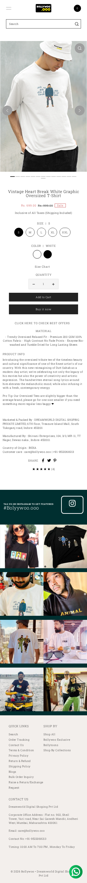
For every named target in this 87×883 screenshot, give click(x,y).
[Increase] (53, 284)
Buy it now (43, 309)
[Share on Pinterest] (55, 460)
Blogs (12, 771)
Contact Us (16, 745)
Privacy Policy (18, 755)
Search (13, 734)
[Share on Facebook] (43, 460)
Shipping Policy (20, 766)
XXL (65, 232)
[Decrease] (34, 284)
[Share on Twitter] (49, 460)
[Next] (80, 110)
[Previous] (7, 110)
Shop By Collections (57, 750)
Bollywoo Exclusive (57, 739)
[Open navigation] (8, 8)
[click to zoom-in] (80, 48)
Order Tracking (19, 739)
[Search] (77, 24)
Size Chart (42, 266)
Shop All (49, 734)
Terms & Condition (21, 750)
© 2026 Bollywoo (22, 871)
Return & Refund (20, 761)
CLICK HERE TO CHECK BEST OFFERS (42, 323)
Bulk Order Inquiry (21, 777)
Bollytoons (51, 745)
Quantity (44, 274)
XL (53, 232)
